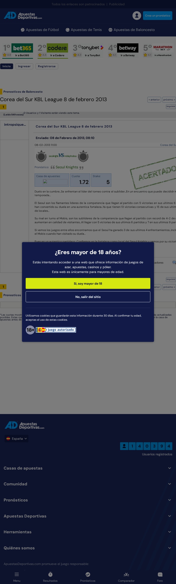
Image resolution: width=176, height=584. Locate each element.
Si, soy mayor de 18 (88, 283)
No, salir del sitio (88, 297)
